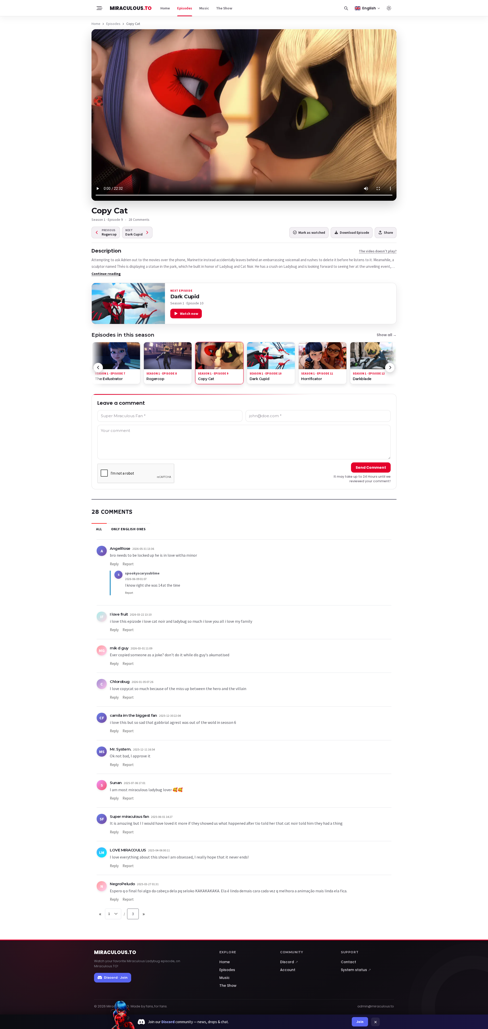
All (99, 529)
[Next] (390, 367)
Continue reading (106, 273)
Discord (289, 962)
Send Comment (371, 467)
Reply (114, 564)
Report (128, 564)
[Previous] (98, 367)
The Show (224, 8)
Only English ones (128, 529)
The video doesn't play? (377, 251)
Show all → (386, 334)
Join (359, 1021)
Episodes (184, 8)
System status (356, 970)
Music (204, 8)
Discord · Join (116, 977)
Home (165, 8)
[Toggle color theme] (389, 8)
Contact (348, 962)
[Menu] (99, 8)
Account (287, 970)
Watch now (189, 313)
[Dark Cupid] (128, 303)
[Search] (346, 8)
